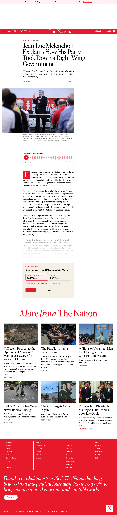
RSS (96, 458)
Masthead (39, 448)
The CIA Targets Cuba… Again (56, 408)
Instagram (98, 452)
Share (70, 81)
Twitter (97, 448)
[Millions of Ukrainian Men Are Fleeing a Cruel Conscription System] (96, 334)
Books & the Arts (11, 458)
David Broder (26, 82)
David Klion (88, 429)
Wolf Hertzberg (9, 423)
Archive (38, 452)
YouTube (98, 455)
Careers (54, 511)
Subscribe (99, 31)
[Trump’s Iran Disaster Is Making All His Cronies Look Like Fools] (96, 392)
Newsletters (24, 31)
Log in (49, 290)
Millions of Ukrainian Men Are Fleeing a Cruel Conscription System (96, 352)
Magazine (12, 31)
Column (81, 429)
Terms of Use (20, 511)
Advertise (69, 452)
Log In (108, 31)
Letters (8, 467)
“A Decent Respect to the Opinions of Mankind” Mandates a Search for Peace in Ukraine (19, 354)
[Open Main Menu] (3, 31)
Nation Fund (64, 511)
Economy (9, 452)
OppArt (8, 461)
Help (47, 511)
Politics (8, 445)
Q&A (29, 40)
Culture (8, 455)
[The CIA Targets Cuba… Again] (58, 392)
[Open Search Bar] (114, 31)
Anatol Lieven (8, 377)
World (25, 40)
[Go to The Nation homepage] (59, 31)
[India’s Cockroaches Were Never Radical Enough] (21, 392)
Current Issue (40, 445)
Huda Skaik (44, 370)
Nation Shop (70, 458)
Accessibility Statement (35, 511)
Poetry (8, 464)
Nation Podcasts (71, 464)
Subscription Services (43, 455)
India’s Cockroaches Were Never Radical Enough (20, 408)
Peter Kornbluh (46, 420)
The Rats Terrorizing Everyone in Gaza (54, 350)
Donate (11, 497)
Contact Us (69, 448)
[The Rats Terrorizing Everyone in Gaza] (58, 334)
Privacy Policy (87, 2)
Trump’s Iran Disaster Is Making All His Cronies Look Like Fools (94, 409)
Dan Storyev (83, 366)
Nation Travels (70, 461)
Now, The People (65, 245)
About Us (69, 445)
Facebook (98, 445)
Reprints (38, 458)
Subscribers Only (32, 266)
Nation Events (70, 455)
